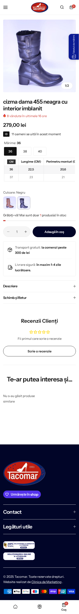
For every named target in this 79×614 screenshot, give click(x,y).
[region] (39, 169)
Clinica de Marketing (46, 582)
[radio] (11, 161)
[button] (73, 47)
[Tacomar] (39, 7)
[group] (39, 56)
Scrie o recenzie (40, 351)
